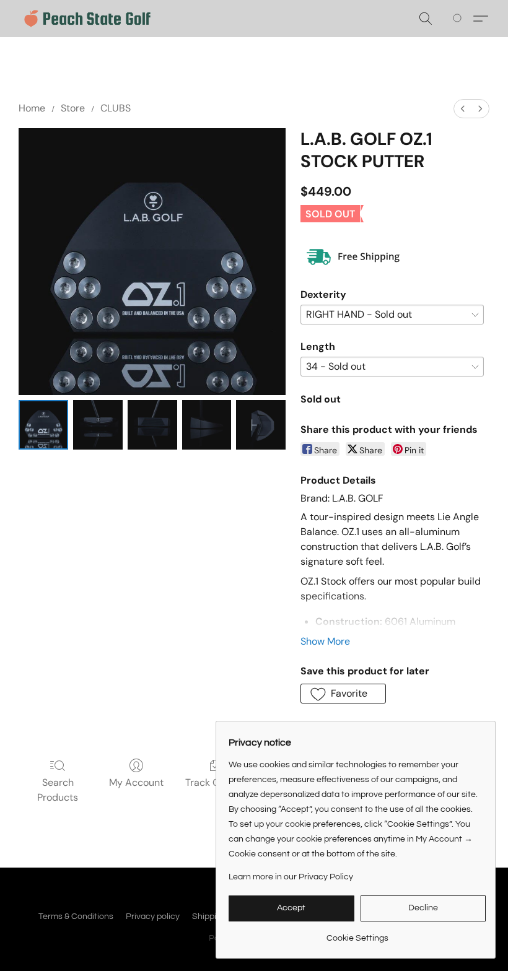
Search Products (57, 790)
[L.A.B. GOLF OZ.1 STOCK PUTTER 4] (261, 425)
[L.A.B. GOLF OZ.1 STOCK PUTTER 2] (152, 425)
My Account (136, 782)
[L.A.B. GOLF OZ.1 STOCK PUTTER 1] (98, 425)
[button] (87, 18)
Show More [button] (325, 641)
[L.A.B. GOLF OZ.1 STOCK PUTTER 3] (207, 425)
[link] (357, 933)
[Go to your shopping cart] (459, 18)
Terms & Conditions (75, 916)
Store (73, 108)
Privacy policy (153, 916)
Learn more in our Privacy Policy (291, 877)
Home (32, 108)
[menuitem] (462, 109)
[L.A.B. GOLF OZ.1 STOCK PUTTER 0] (43, 425)
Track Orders (214, 782)
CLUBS (115, 108)
